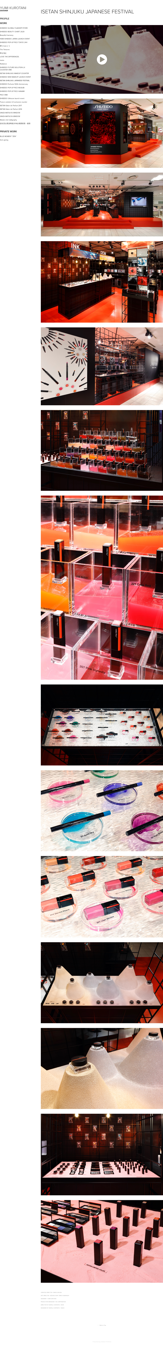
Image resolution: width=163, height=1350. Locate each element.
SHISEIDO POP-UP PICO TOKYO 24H (13, 42)
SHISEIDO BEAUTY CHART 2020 (12, 31)
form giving (4, 140)
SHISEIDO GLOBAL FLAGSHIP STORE (14, 28)
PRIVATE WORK (8, 131)
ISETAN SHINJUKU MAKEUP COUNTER (14, 73)
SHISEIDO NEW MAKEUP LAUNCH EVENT (15, 77)
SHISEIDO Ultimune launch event (12, 98)
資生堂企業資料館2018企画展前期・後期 (15, 123)
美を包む (3, 53)
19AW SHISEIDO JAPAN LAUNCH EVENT (15, 39)
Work (3, 23)
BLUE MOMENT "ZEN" (8, 136)
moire (2, 60)
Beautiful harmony (6, 35)
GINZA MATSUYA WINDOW (10, 113)
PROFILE (4, 18)
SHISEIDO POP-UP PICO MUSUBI (12, 87)
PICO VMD (4, 95)
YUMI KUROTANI (13, 7)
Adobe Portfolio (106, 1342)
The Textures (5, 49)
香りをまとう (5, 46)
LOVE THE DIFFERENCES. (9, 56)
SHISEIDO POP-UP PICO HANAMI (12, 91)
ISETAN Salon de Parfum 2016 (11, 109)
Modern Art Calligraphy (8, 120)
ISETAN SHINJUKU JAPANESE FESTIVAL (15, 80)
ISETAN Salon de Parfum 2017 (11, 105)
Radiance (3, 64)
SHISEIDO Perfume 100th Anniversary (14, 84)
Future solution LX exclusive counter (13, 102)
